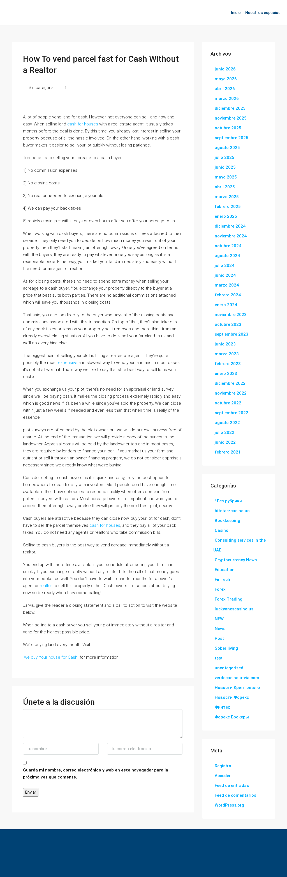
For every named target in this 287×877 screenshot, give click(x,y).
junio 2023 (225, 344)
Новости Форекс (232, 697)
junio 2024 (225, 275)
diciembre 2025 (230, 108)
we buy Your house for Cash (50, 657)
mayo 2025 (226, 177)
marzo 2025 (227, 196)
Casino (221, 530)
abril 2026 (225, 88)
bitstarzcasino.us (232, 510)
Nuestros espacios (263, 12)
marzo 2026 (227, 98)
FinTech (222, 579)
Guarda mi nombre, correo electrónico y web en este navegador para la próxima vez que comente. (95, 774)
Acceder (223, 775)
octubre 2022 (228, 403)
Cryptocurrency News (236, 559)
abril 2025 (225, 186)
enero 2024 (226, 304)
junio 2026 (225, 69)
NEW (219, 618)
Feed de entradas (232, 785)
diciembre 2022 (230, 383)
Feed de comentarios (235, 795)
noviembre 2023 (231, 314)
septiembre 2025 (231, 137)
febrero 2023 (228, 363)
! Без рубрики (228, 500)
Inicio (236, 12)
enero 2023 (226, 373)
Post (219, 638)
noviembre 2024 (231, 236)
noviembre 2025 (231, 118)
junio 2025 (225, 167)
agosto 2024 (227, 255)
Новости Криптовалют (238, 687)
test (219, 658)
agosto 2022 (227, 422)
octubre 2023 (228, 324)
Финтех (222, 707)
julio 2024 (224, 265)
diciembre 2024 (230, 226)
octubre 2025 (228, 127)
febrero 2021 (228, 452)
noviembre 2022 (231, 393)
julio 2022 (224, 432)
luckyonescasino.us (234, 609)
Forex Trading (228, 599)
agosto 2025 (227, 147)
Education (225, 569)
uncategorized (229, 667)
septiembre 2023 (231, 334)
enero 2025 (226, 216)
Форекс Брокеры (232, 717)
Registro (223, 765)
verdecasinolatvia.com (237, 677)
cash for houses (82, 124)
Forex (220, 589)
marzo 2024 (227, 285)
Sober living (226, 648)
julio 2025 (224, 157)
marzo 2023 (227, 353)
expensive (67, 362)
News (220, 628)
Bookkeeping (227, 520)
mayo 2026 (226, 78)
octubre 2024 (228, 245)
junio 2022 (225, 442)
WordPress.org (229, 805)
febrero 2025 (228, 206)
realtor (46, 585)
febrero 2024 (228, 294)
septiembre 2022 (231, 412)
